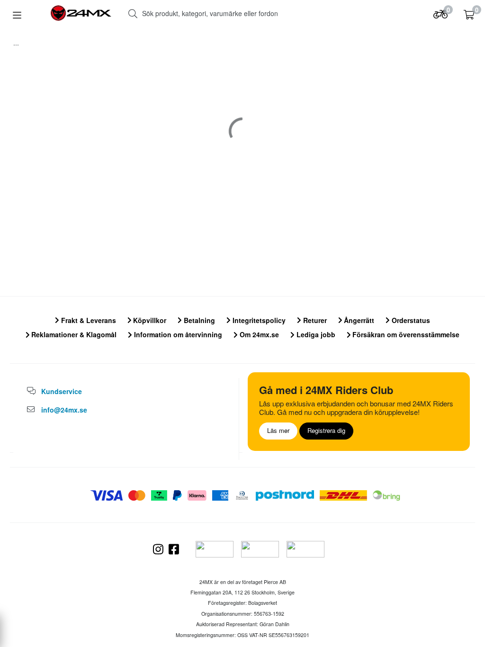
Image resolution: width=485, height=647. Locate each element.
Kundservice (61, 391)
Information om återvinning (177, 334)
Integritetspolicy (258, 320)
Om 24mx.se (258, 334)
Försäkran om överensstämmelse (404, 334)
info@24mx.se (64, 409)
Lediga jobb (315, 334)
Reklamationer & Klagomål (73, 334)
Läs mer (278, 430)
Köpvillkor (148, 320)
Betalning (198, 320)
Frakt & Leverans (87, 320)
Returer (314, 320)
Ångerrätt (358, 320)
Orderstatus (410, 320)
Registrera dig (326, 430)
